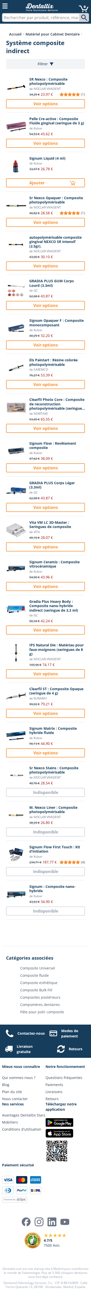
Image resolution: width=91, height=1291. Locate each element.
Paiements (54, 1084)
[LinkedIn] (52, 1221)
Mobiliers (10, 1122)
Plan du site (12, 1091)
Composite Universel (37, 968)
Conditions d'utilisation (21, 1129)
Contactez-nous (31, 1033)
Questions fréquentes (64, 1077)
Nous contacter (15, 1098)
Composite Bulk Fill (36, 990)
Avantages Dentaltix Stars (23, 1115)
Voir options (45, 104)
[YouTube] (64, 1221)
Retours (75, 1048)
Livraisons (54, 1091)
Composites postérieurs (40, 997)
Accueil (15, 34)
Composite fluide (34, 975)
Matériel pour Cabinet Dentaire (53, 34)
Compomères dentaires (40, 1004)
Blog (5, 1084)
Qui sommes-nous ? (18, 1077)
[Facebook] (26, 1221)
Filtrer (43, 63)
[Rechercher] (84, 18)
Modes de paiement (69, 1033)
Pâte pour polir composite (42, 1011)
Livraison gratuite (25, 1049)
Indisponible (45, 792)
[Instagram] (39, 1221)
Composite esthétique (38, 982)
